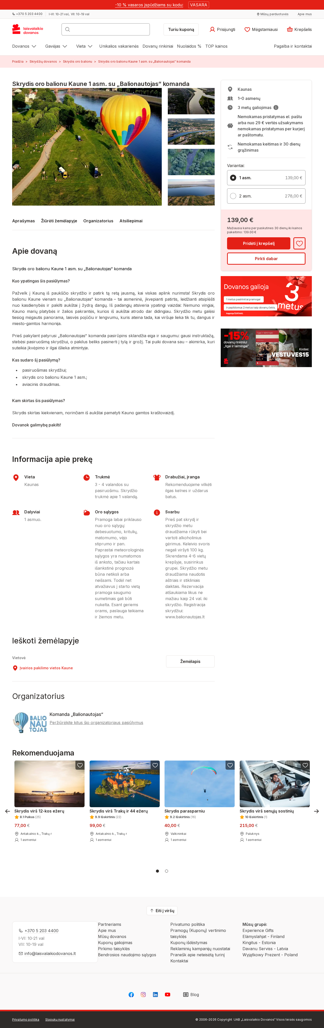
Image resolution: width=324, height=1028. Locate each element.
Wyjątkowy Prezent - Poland (270, 954)
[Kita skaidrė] (316, 811)
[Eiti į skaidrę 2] (166, 871)
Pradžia (18, 61)
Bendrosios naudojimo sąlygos (127, 954)
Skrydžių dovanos (43, 61)
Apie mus (107, 930)
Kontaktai (179, 960)
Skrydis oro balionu (77, 61)
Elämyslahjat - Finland (263, 936)
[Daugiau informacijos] (276, 107)
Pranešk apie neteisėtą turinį (197, 954)
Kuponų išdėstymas (188, 942)
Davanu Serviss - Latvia (265, 948)
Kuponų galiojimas (115, 942)
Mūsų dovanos (112, 936)
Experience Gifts (258, 930)
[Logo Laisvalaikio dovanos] (30, 31)
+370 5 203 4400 (41, 930)
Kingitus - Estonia (259, 942)
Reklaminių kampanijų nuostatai (200, 948)
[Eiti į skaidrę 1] (157, 871)
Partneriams (109, 924)
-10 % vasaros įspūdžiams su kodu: (149, 4)
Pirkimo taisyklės (114, 948)
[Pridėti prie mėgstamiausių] (299, 243)
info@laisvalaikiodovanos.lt (50, 953)
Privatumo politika (187, 924)
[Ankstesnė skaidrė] (7, 811)
